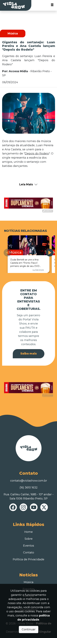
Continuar (28, 629)
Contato (28, 552)
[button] (50, 252)
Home (28, 532)
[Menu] (52, 5)
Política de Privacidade (28, 559)
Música (28, 582)
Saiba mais (28, 353)
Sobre (29, 538)
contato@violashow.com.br (28, 480)
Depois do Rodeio (37, 153)
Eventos (28, 545)
